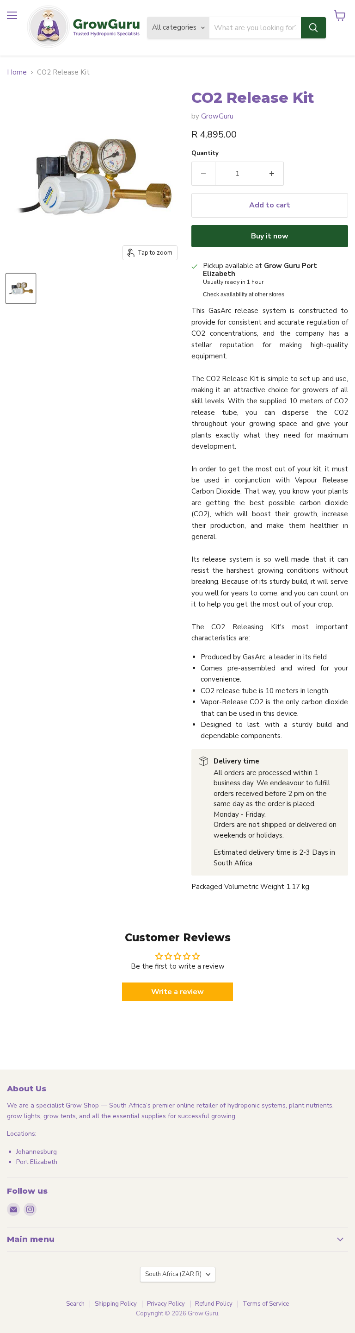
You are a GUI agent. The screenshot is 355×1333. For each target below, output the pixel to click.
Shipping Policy (116, 1304)
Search (75, 1304)
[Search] (313, 27)
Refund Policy (214, 1304)
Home (17, 72)
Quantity (205, 153)
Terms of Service (266, 1304)
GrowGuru (217, 116)
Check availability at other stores (243, 294)
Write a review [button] (177, 992)
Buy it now (269, 236)
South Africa (173, 1274)
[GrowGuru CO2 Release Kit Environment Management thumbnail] (21, 288)
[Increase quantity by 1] (272, 174)
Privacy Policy (166, 1304)
